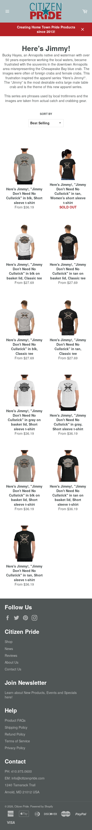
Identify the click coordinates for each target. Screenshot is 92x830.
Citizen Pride (21, 806)
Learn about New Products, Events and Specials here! (41, 694)
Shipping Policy (16, 727)
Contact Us (13, 669)
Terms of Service (17, 741)
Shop (9, 641)
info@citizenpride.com (28, 778)
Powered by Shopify (41, 806)
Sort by (46, 114)
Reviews (11, 655)
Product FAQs (15, 720)
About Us (11, 662)
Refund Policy (15, 734)
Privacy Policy (15, 747)
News (9, 648)
